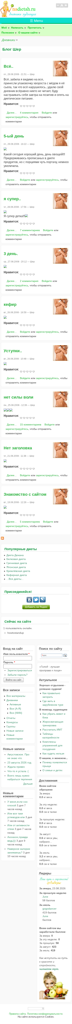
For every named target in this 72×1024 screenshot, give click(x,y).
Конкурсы (12, 722)
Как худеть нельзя (53, 753)
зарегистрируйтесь (17, 117)
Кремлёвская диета (18, 571)
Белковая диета (16, 559)
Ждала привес (16, 766)
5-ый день (14, 136)
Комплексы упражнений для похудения (52, 745)
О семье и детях (52, 770)
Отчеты (10, 718)
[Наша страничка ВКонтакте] (29, 601)
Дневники (8, 40)
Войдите (47, 112)
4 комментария (29, 112)
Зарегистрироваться (19, 670)
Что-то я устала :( (18, 771)
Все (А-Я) (15, 708)
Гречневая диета (16, 563)
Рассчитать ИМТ (52, 729)
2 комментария (29, 281)
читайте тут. (49, 969)
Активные (15, 704)
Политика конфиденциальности (44, 1014)
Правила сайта (17, 1014)
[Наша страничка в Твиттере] (36, 601)
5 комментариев (30, 521)
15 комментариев (30, 424)
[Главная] (18, 16)
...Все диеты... (14, 578)
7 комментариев (30, 230)
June (45, 896)
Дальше (28, 783)
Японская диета (16, 567)
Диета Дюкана (15, 555)
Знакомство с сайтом (25, 494)
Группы (10, 726)
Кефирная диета (16, 575)
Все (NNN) (16, 712)
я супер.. (12, 199)
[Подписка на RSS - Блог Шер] (2, 538)
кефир (10, 304)
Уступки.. (13, 351)
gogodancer (49, 908)
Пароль (9, 662)
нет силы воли (18, 397)
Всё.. (8, 66)
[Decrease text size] (58, 7)
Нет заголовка (18, 448)
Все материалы (15, 695)
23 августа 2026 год (19, 762)
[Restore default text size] (62, 7)
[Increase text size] (66, 7)
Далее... (12, 112)
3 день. (11, 253)
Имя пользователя (16, 653)
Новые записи (14, 730)
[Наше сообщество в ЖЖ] (43, 601)
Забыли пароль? (17, 674)
